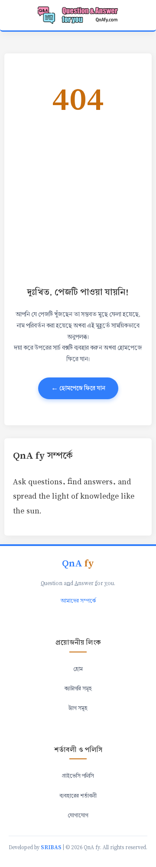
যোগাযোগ (78, 815)
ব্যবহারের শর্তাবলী (78, 796)
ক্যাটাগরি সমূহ (78, 688)
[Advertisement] (78, 199)
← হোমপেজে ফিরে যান (78, 388)
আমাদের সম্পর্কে (78, 601)
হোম (78, 669)
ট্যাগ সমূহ (78, 708)
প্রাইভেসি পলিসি (78, 776)
